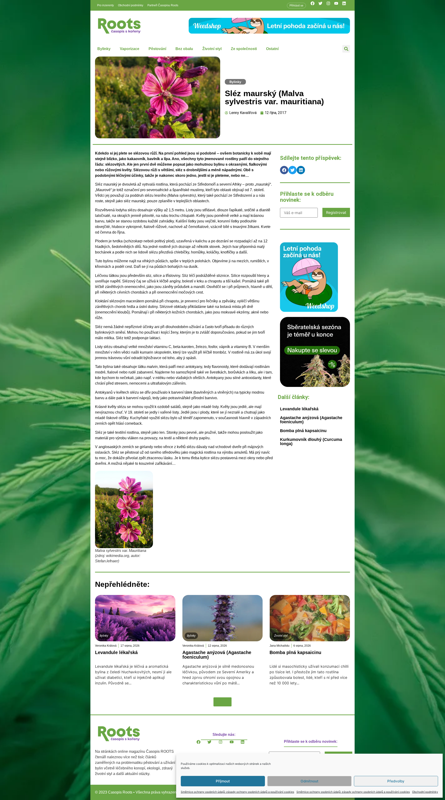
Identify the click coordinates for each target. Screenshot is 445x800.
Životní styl (212, 49)
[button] (346, 49)
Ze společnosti (244, 49)
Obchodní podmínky (425, 792)
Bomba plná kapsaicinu (303, 430)
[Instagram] (330, 5)
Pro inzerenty (105, 5)
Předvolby (395, 781)
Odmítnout (309, 781)
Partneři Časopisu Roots (162, 5)
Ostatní (272, 49)
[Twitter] (322, 5)
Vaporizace (129, 49)
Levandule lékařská (299, 409)
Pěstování (157, 49)
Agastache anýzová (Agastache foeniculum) (311, 419)
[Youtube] (338, 5)
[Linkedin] (346, 5)
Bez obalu (184, 49)
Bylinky (104, 49)
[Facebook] (314, 5)
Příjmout (223, 781)
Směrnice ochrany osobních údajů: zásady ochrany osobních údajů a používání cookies (237, 792)
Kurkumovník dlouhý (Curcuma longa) (311, 441)
